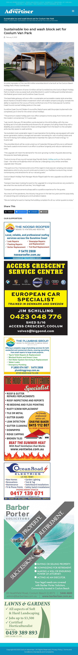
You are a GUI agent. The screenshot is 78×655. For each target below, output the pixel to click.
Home (6, 20)
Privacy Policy (57, 650)
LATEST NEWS (13, 20)
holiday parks (53, 159)
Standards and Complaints (44, 652)
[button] (73, 11)
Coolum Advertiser (27, 650)
